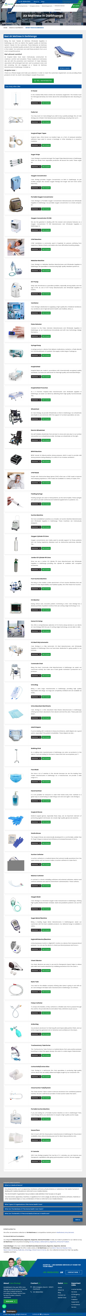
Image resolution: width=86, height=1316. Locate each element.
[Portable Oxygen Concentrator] (16, 204)
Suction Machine (37, 515)
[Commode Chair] (16, 671)
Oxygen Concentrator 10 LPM (41, 218)
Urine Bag (34, 685)
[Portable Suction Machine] (16, 1116)
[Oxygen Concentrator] (16, 183)
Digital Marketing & (65, 1314)
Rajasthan (53, 1242)
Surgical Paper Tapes (38, 133)
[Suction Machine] (16, 523)
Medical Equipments (47, 6)
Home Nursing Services (22, 6)
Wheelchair (35, 409)
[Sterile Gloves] (16, 841)
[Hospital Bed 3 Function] (16, 395)
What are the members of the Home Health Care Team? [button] (24, 1209)
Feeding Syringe (36, 494)
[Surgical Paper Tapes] (16, 141)
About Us (36, 1)
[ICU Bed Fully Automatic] (16, 650)
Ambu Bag (34, 1024)
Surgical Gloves (36, 812)
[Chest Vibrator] (16, 968)
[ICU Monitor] (16, 607)
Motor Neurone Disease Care (61, 1248)
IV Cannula (35, 1151)
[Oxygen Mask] (16, 904)
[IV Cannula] (16, 1159)
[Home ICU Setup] (16, 629)
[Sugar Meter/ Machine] (16, 926)
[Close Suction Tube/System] (16, 1095)
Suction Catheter (37, 854)
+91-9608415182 (25, 2)
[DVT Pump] (16, 289)
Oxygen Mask (36, 897)
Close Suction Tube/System (41, 1088)
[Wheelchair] (16, 416)
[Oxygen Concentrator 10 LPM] (16, 226)
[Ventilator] (16, 310)
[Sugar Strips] (16, 162)
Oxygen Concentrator (39, 176)
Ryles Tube (35, 982)
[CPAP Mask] (16, 480)
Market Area (62, 1298)
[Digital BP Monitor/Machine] (16, 947)
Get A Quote (65, 68)
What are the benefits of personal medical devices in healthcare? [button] (27, 1214)
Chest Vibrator (36, 961)
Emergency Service (35, 6)
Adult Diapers (36, 727)
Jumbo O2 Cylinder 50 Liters (41, 557)
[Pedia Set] (16, 120)
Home (5, 28)
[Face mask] (16, 777)
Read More (35, 103)
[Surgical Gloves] (16, 820)
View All (77, 1220)
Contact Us (58, 9)
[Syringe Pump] (16, 353)
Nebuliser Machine (37, 261)
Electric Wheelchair (38, 430)
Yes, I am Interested (44, 81)
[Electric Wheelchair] (16, 438)
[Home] (14, 6)
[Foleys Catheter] (16, 1010)
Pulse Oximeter (36, 324)
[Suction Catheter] (16, 862)
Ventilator (34, 303)
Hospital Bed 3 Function (39, 388)
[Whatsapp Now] (4, 1306)
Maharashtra (44, 1242)
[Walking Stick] (16, 756)
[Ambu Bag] (16, 1032)
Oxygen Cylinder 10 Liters (40, 536)
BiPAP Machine (36, 451)
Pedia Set (34, 112)
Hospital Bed (35, 367)
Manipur (37, 1242)
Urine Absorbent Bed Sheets (41, 706)
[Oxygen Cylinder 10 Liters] (16, 544)
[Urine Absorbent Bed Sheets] (16, 713)
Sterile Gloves (36, 833)
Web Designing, (54, 1314)
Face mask (35, 770)
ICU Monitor (35, 600)
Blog (59, 1293)
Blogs (42, 1)
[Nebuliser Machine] (16, 268)
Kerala (31, 1242)
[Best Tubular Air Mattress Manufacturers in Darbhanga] (65, 52)
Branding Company (76, 1314)
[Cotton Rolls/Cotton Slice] (16, 1074)
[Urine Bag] (16, 692)
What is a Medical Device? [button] (14, 1185)
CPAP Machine (36, 239)
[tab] (43, 1185)
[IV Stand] (16, 98)
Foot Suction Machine (39, 579)
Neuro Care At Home (10, 1250)
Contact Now (73, 1272)
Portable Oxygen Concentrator (42, 197)
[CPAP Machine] (16, 247)
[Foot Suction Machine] (16, 586)
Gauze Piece (35, 1130)
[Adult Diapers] (16, 735)
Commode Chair (37, 664)
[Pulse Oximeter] (16, 332)
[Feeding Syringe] (16, 501)
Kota (66, 1232)
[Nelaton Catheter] (16, 883)
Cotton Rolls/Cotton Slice (40, 1067)
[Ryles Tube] (16, 989)
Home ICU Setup (36, 621)
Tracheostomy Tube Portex (40, 1045)
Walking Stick (36, 748)
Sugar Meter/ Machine (39, 918)
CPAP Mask (35, 473)
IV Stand (34, 91)
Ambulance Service (60, 6)
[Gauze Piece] (16, 1138)
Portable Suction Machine (40, 1109)
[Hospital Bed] (16, 374)
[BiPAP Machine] (16, 459)
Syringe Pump (36, 345)
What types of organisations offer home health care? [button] (23, 1204)
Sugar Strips (35, 154)
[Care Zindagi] (9, 4)
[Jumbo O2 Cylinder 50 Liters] (16, 565)
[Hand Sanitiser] (16, 798)
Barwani (71, 1232)
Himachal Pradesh (63, 1242)
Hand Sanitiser (36, 791)
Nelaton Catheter (37, 876)
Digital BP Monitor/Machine (41, 939)
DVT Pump (34, 282)
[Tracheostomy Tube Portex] (16, 1053)
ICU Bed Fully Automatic (39, 642)
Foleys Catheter (36, 1003)
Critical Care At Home (39, 1250)
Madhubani (60, 1232)
